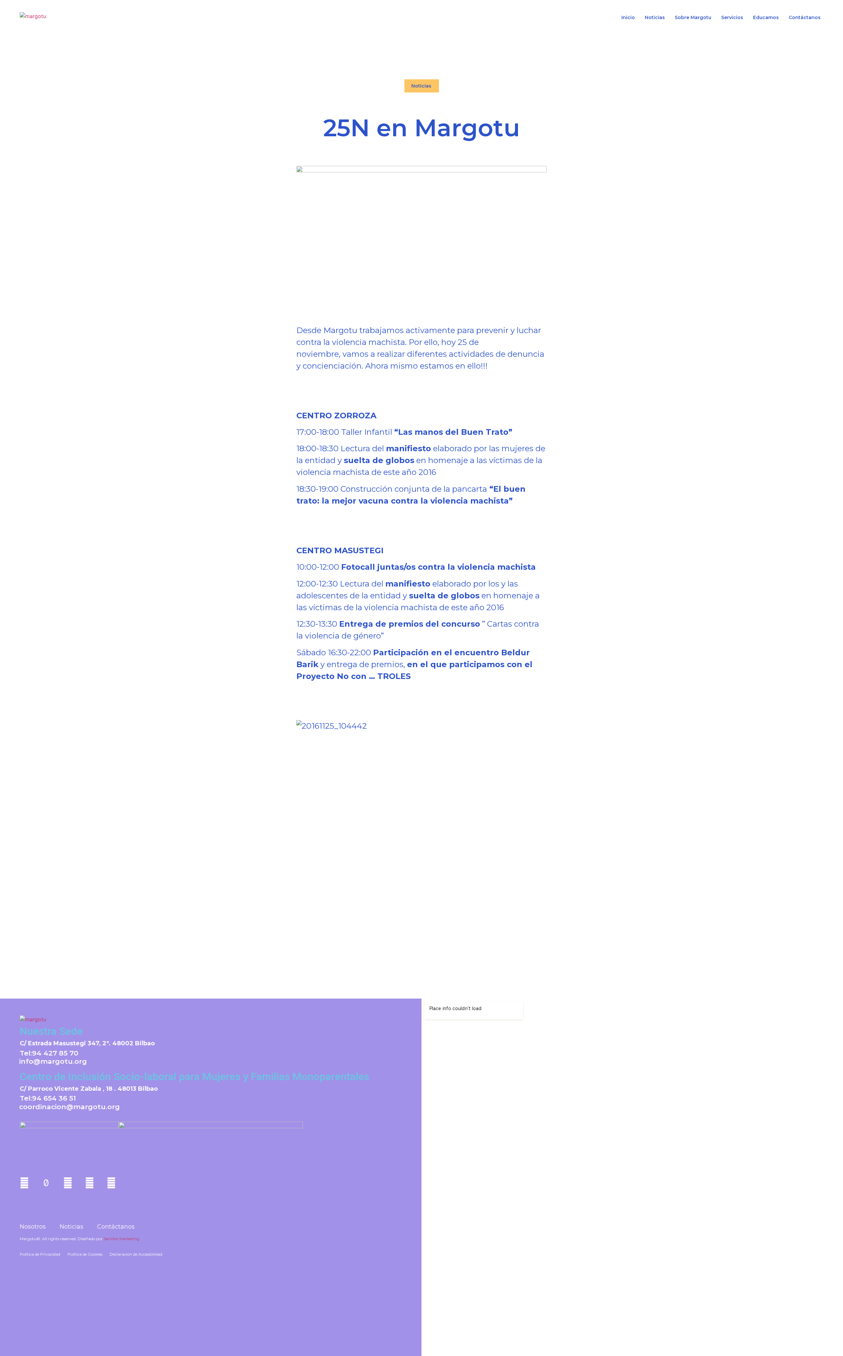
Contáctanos (805, 17)
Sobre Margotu (693, 17)
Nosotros (33, 1226)
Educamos (766, 17)
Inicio (628, 17)
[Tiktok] (46, 1182)
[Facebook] (89, 1182)
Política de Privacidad (40, 1254)
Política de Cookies (85, 1254)
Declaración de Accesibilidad (136, 1254)
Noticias (655, 17)
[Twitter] (111, 1182)
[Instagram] (24, 1182)
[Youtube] (67, 1182)
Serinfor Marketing (121, 1238)
